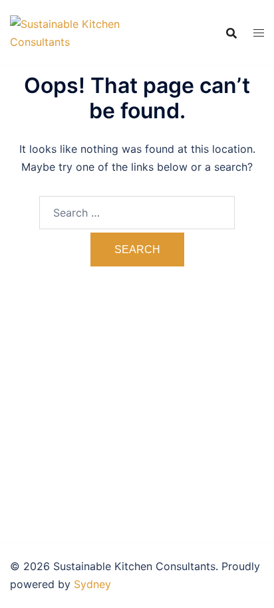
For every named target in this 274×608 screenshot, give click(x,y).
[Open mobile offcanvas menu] (258, 33)
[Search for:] (137, 212)
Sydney (92, 584)
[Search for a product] (231, 33)
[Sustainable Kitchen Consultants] (73, 32)
